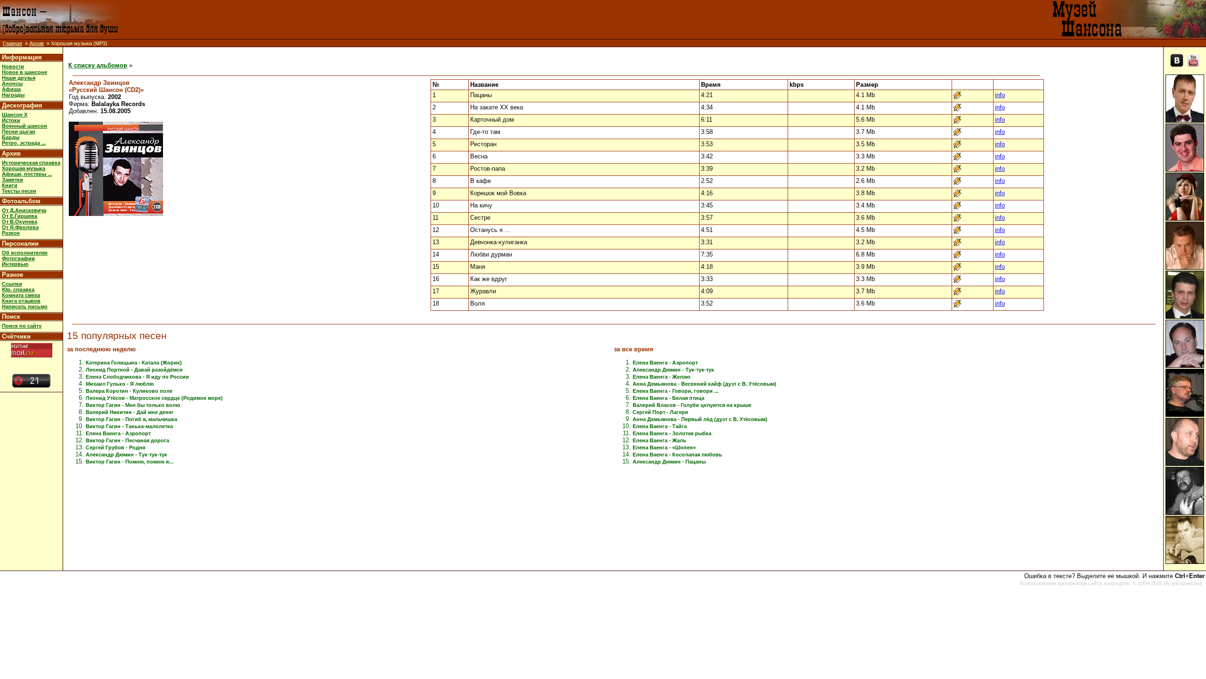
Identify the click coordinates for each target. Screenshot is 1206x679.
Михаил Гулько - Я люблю (120, 384)
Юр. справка (18, 289)
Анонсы (12, 83)
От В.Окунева (19, 221)
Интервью (15, 264)
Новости (13, 66)
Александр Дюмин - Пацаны (669, 461)
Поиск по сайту (21, 326)
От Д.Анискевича (24, 210)
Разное (11, 233)
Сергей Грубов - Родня (115, 447)
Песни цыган (18, 131)
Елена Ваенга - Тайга (660, 426)
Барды (10, 137)
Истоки (11, 120)
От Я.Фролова (20, 227)
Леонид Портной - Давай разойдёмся (134, 370)
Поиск (11, 316)
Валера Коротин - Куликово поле (129, 391)
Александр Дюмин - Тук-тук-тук (126, 454)
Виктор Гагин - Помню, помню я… (130, 461)
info (1000, 95)
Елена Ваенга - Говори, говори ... (675, 391)
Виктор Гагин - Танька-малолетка (129, 426)
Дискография (22, 105)
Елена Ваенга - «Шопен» (664, 447)
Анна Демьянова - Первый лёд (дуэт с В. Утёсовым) (700, 419)
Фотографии (18, 258)
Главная (12, 43)
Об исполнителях (25, 253)
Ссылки (12, 284)
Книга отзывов (21, 301)
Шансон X (14, 114)
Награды (13, 95)
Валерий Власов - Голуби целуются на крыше (692, 405)
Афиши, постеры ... (27, 174)
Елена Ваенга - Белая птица (668, 398)
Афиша (11, 89)
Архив (36, 43)
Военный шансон (24, 126)
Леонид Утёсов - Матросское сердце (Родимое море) (154, 398)
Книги (9, 185)
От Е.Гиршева (19, 216)
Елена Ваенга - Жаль (659, 440)
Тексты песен (19, 191)
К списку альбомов (97, 65)
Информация (22, 57)
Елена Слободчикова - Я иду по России (137, 377)
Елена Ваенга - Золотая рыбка (672, 433)
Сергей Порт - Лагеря (660, 412)
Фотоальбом (21, 201)
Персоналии (20, 243)
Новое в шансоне (24, 72)
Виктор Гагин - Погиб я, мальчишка (131, 419)
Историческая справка (31, 163)
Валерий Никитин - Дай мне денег (130, 412)
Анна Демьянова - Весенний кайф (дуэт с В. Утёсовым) (704, 384)
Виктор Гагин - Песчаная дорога (127, 440)
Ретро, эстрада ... (24, 143)
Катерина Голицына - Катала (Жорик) (134, 362)
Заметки (12, 179)
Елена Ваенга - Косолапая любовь (677, 454)
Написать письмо (25, 306)
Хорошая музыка (23, 168)
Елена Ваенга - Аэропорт (118, 433)
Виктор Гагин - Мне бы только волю (133, 405)
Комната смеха (21, 295)
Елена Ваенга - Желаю (661, 377)
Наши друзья (18, 78)
